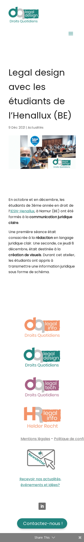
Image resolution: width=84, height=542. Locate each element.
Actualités (35, 127)
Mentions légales (35, 438)
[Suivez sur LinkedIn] (42, 506)
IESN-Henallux (22, 211)
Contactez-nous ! (43, 523)
